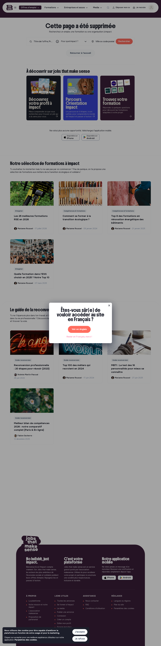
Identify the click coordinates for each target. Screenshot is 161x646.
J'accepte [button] (80, 631)
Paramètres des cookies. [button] (26, 640)
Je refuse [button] (80, 638)
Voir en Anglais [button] (79, 329)
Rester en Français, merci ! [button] (79, 336)
